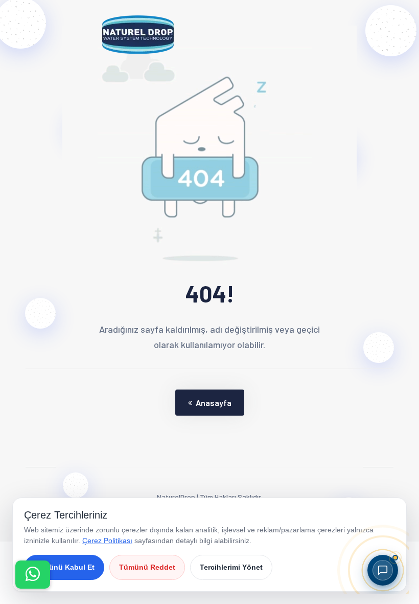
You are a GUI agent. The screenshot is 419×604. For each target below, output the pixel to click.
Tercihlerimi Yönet (231, 567)
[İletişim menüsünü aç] (32, 574)
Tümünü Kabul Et (64, 567)
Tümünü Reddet (147, 567)
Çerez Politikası (107, 540)
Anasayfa (213, 402)
